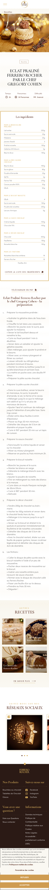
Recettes (8, 11)
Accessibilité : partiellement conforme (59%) (35, 840)
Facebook (34, 789)
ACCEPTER (24, 885)
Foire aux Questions (11, 818)
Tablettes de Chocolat (12, 793)
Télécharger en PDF (22, 290)
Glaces (5, 797)
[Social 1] (24, 732)
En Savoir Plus (22, 681)
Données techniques (33, 814)
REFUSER (24, 877)
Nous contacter (9, 822)
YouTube (33, 797)
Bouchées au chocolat (12, 789)
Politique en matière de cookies (21, 864)
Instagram (34, 793)
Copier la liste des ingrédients (22, 272)
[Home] (24, 4)
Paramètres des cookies (24, 870)
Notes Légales (31, 832)
